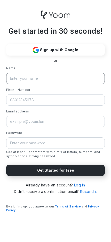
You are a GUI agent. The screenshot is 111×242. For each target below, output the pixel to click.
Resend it (88, 191)
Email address (17, 111)
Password (14, 133)
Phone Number (18, 90)
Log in (79, 185)
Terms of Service (68, 206)
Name (11, 68)
